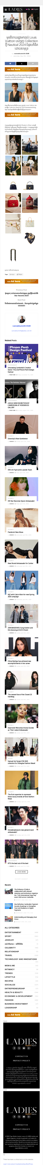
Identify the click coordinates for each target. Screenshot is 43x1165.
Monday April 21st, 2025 (23, 441)
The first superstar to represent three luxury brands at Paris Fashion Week (21, 796)
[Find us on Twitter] (19, 1048)
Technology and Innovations (21, 959)
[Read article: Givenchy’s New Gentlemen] (21, 427)
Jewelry (9, 940)
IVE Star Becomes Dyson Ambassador (21, 501)
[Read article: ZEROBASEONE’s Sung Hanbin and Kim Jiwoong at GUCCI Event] (21, 616)
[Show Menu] (6, 10)
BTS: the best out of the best (18, 863)
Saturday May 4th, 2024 (22, 56)
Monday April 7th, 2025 (22, 766)
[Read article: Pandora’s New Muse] (21, 520)
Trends (9, 973)
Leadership (11, 1008)
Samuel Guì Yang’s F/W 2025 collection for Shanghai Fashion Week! (21, 762)
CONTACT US (21, 1056)
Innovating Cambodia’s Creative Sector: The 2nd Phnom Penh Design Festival (21, 370)
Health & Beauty (14, 992)
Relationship (12, 952)
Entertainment (12, 365)
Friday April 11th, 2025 (22, 472)
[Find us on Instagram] (29, 1048)
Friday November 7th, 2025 (25, 374)
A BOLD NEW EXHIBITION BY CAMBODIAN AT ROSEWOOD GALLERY (18, 405)
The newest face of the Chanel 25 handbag (20, 695)
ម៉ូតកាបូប (12, 274)
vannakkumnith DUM (21, 53)
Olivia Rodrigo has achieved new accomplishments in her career (19, 662)
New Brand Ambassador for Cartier (20, 563)
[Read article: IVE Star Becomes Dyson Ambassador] (21, 489)
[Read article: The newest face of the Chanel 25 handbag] (21, 683)
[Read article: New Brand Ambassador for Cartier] (21, 552)
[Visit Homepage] (15, 10)
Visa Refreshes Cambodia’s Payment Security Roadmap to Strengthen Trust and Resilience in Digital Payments (26, 907)
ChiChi (12, 441)
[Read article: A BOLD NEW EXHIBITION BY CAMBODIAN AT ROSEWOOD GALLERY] (21, 391)
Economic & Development (19, 996)
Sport (8, 936)
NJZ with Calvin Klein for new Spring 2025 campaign (21, 595)
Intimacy (10, 969)
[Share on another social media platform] (33, 63)
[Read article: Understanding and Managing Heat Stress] (9, 919)
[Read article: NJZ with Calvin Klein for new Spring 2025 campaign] (21, 583)
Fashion (10, 758)
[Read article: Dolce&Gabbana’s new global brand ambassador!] (21, 818)
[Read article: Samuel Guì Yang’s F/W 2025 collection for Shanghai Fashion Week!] (21, 749)
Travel (8, 955)
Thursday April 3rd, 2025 (23, 801)
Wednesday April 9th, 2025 (23, 535)
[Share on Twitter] (21, 63)
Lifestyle (10, 977)
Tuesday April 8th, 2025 (23, 632)
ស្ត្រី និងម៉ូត (19, 274)
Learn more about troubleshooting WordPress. (18, 1164)
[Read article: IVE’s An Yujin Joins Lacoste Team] (21, 458)
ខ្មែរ (29, 9)
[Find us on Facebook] (14, 1048)
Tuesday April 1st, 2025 (22, 866)
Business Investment (16, 1004)
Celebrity (11, 436)
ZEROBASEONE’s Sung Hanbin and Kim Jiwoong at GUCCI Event (20, 629)
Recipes (9, 981)
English (35, 9)
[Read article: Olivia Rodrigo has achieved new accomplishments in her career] (21, 649)
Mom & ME (10, 966)
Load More (21, 872)
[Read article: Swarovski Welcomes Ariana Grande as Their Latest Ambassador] (21, 716)
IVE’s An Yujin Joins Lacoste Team (20, 470)
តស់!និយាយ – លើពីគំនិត (14, 944)
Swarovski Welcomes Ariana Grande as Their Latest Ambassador (21, 729)
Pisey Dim (12, 374)
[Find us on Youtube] (24, 1048)
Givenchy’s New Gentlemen (18, 439)
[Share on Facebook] (10, 63)
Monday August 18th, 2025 (25, 410)
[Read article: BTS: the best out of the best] (21, 852)
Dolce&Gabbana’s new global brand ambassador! (21, 831)
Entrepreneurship (15, 988)
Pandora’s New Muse (15, 532)
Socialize (10, 985)
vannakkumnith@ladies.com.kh (22, 331)
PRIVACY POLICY (21, 1060)
